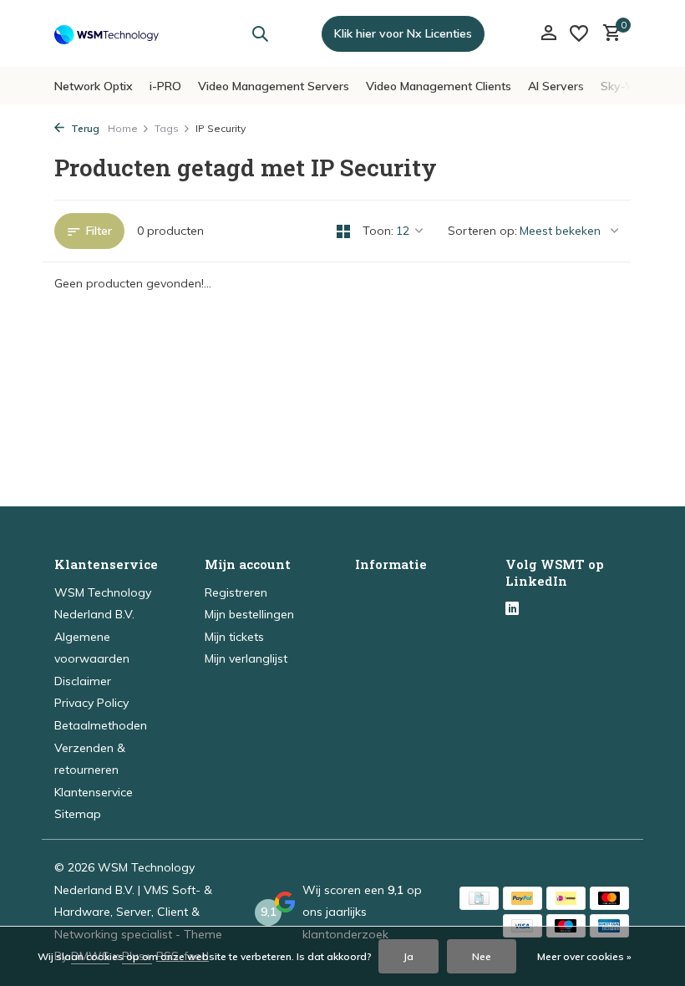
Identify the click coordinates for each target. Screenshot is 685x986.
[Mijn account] (548, 33)
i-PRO (165, 86)
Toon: (378, 230)
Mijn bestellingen (249, 614)
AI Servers (556, 86)
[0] (608, 33)
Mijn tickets (234, 636)
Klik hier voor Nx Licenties (403, 33)
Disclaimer (82, 681)
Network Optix (93, 86)
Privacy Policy (91, 702)
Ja (408, 956)
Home (123, 128)
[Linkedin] (512, 610)
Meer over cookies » (584, 956)
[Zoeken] (259, 33)
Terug (83, 128)
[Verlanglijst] (579, 33)
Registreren (236, 592)
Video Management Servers (273, 86)
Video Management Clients (438, 86)
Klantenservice (93, 792)
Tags (167, 128)
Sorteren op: (482, 230)
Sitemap (77, 813)
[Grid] (343, 231)
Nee (481, 956)
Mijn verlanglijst (246, 658)
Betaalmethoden (100, 725)
